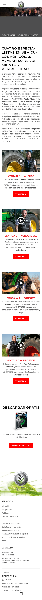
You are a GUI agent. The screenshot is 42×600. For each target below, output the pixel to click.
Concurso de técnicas (10, 516)
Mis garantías (7, 510)
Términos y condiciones (11, 590)
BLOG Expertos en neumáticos (14, 537)
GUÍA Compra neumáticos (12, 527)
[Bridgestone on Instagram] (3, 579)
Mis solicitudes (7, 506)
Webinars (5, 513)
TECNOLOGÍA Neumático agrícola (15, 534)
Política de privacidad (10, 587)
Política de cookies (9, 583)
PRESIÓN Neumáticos (10, 530)
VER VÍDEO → (21, 194)
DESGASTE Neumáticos (11, 523)
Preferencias (24, 583)
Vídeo (4, 541)
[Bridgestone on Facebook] (6, 579)
